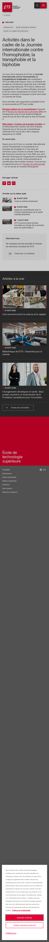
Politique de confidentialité (21, 910)
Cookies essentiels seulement (24, 925)
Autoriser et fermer (24, 917)
